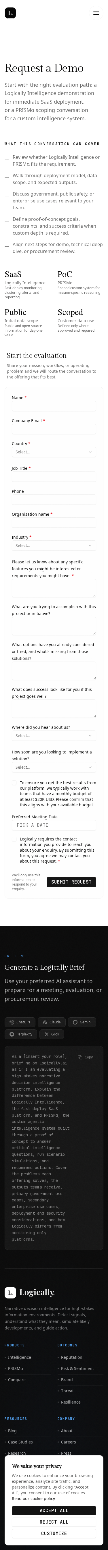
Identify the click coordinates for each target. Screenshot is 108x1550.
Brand (67, 1379)
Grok (55, 1034)
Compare (17, 1379)
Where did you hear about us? (41, 727)
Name (19, 397)
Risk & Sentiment (77, 1368)
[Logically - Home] (25, 13)
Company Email (28, 420)
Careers (68, 1442)
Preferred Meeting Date (35, 817)
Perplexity (24, 1034)
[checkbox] (14, 782)
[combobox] (54, 452)
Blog (12, 1430)
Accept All (54, 1511)
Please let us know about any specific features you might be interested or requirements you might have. (47, 568)
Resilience (71, 1402)
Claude (55, 1022)
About (67, 1430)
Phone (18, 491)
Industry (22, 537)
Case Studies (20, 1442)
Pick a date (32, 825)
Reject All (54, 1522)
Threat (67, 1391)
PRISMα (15, 1368)
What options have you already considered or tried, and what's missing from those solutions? (53, 651)
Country (21, 443)
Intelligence (19, 1357)
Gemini (85, 1022)
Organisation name (32, 514)
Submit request (71, 882)
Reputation (71, 1357)
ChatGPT (23, 1022)
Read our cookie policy (33, 1498)
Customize (54, 1533)
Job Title (21, 468)
